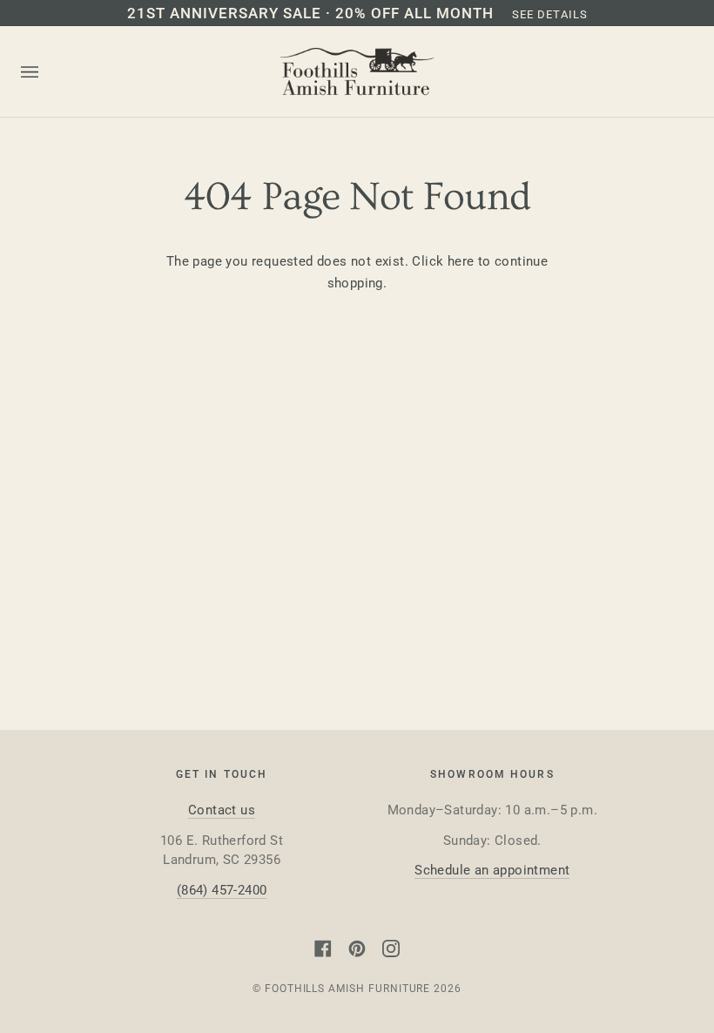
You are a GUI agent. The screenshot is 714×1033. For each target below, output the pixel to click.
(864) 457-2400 (222, 890)
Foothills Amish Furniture (348, 988)
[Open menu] (47, 72)
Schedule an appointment (491, 870)
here (461, 261)
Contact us (221, 810)
